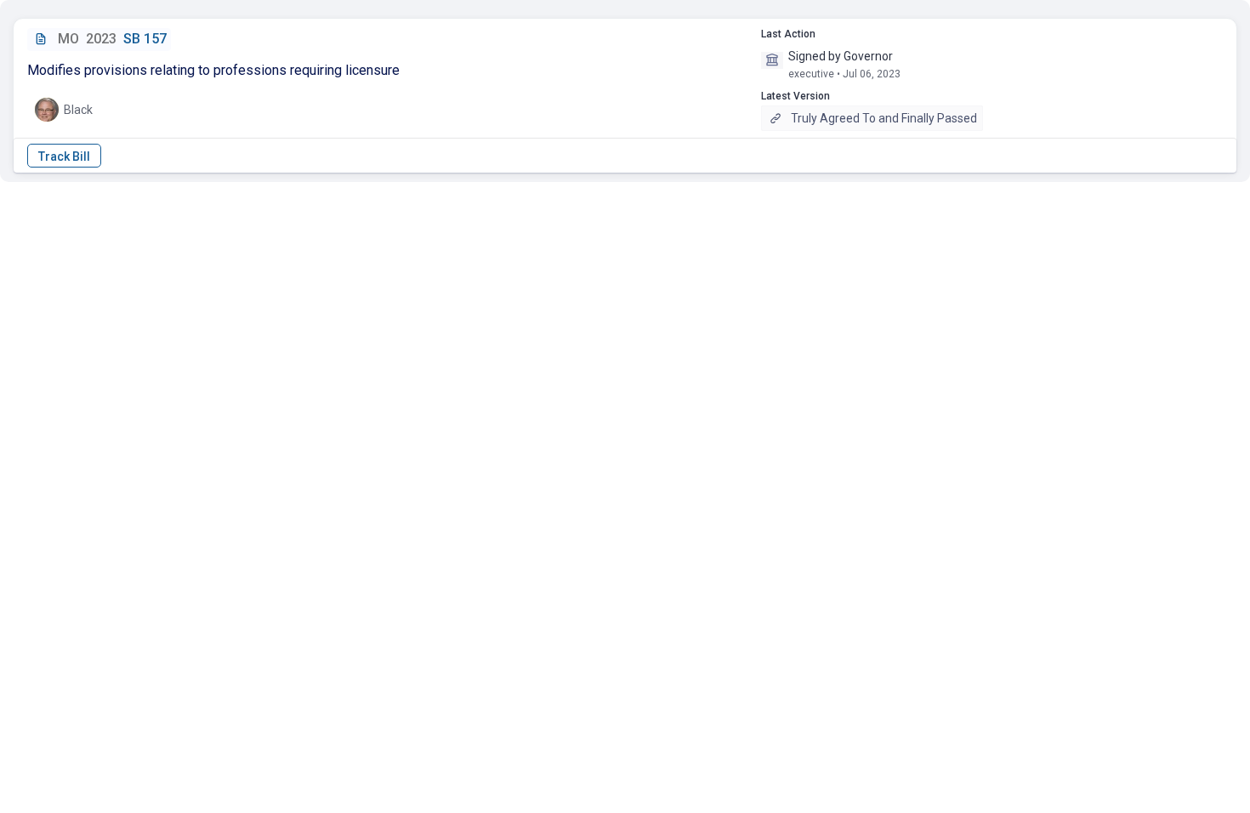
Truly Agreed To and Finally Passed (884, 118)
